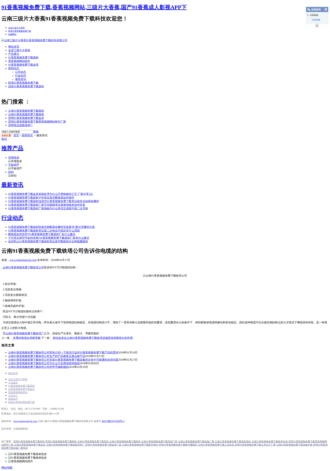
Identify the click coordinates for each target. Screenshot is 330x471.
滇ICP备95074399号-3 (113, 421)
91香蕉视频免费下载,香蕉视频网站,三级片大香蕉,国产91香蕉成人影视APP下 (94, 7)
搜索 (36, 131)
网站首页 (13, 46)
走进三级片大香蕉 (19, 50)
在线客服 (316, 20)
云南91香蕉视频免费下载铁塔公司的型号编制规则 (38, 366)
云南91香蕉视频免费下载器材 (26, 110)
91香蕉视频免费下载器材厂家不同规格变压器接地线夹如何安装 (46, 204)
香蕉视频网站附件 (19, 61)
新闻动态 (13, 68)
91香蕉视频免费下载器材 (23, 57)
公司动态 (20, 71)
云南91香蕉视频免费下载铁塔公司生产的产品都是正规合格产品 (46, 356)
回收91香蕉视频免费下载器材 (26, 86)
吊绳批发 (13, 157)
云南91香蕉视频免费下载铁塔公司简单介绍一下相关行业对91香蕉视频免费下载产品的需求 (63, 352)
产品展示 (13, 53)
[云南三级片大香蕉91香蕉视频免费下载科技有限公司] (34, 40)
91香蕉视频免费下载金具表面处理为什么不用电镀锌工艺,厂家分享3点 (50, 194)
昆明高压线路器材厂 (20, 125)
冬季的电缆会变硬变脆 (26, 337)
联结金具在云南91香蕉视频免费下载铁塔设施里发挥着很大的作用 (92, 337)
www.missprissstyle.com (23, 260)
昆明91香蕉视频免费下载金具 (26, 118)
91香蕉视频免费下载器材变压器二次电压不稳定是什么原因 (44, 230)
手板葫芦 (13, 164)
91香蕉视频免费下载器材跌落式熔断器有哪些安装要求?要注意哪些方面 (51, 227)
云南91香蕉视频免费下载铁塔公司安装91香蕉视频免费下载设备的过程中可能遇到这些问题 (63, 359)
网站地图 (6, 467)
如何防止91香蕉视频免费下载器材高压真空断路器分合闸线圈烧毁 (48, 241)
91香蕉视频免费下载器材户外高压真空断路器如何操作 (41, 197)
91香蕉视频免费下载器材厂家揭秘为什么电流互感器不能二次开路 (48, 208)
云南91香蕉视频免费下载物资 (26, 114)
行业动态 (20, 75)
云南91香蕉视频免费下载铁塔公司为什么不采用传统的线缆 (44, 363)
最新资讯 (20, 79)
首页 (16, 135)
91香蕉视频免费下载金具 (23, 64)
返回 (4, 139)
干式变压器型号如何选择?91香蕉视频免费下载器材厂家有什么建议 (48, 237)
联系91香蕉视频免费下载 (23, 82)
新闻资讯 (27, 135)
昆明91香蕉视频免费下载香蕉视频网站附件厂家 (37, 121)
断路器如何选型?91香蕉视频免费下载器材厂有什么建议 (41, 234)
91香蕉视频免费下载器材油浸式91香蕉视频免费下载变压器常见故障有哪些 (53, 201)
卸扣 (11, 172)
